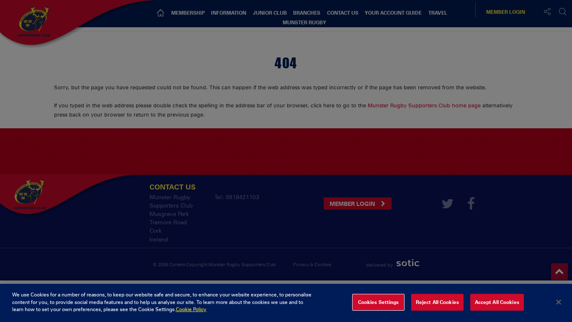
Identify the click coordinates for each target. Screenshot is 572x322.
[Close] (558, 302)
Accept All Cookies (497, 302)
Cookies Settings (378, 302)
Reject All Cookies (437, 302)
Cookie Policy (191, 309)
